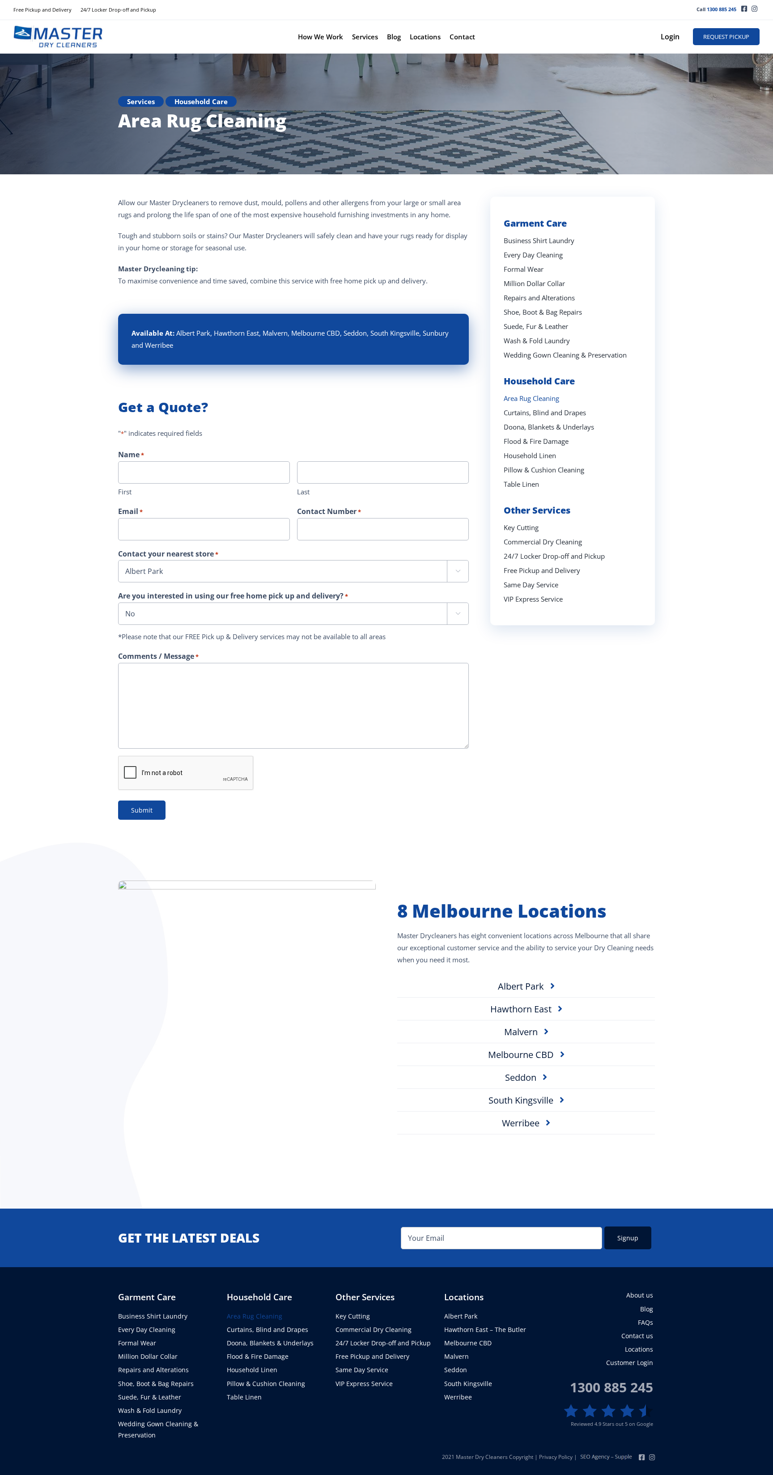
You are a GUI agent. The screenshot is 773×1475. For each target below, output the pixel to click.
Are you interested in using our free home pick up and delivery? (233, 596)
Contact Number (329, 511)
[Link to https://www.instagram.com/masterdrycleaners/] (754, 8)
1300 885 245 (721, 9)
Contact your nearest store (168, 554)
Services (141, 101)
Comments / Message (158, 656)
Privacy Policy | (558, 1457)
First (125, 491)
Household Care (201, 101)
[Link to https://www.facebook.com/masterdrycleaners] (744, 8)
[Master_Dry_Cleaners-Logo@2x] (58, 28)
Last (303, 491)
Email (130, 511)
